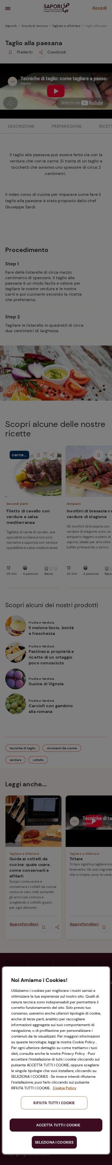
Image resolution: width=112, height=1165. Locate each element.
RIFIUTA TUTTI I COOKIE (54, 1102)
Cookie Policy (64, 1088)
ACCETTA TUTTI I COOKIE (58, 1125)
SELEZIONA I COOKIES (54, 1142)
